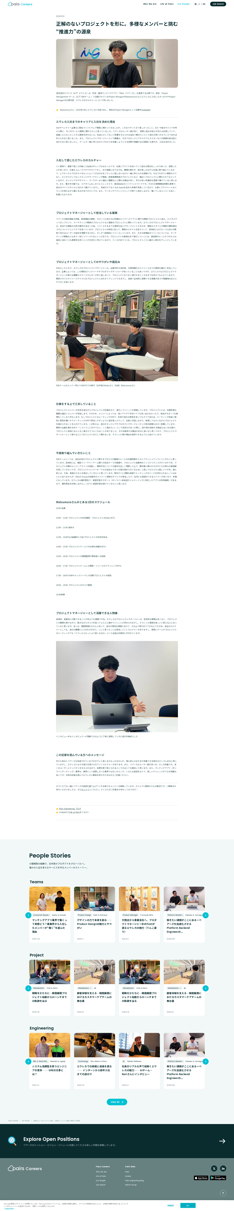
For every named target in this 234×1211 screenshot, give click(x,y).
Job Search (101, 1185)
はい (188, 1205)
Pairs (127, 1172)
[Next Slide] (206, 915)
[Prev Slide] (28, 915)
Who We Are (149, 4)
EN (204, 4)
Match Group (131, 1185)
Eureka (128, 1176)
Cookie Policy (9, 1208)
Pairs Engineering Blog (134, 1180)
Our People (183, 4)
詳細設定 (171, 1205)
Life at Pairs (167, 4)
